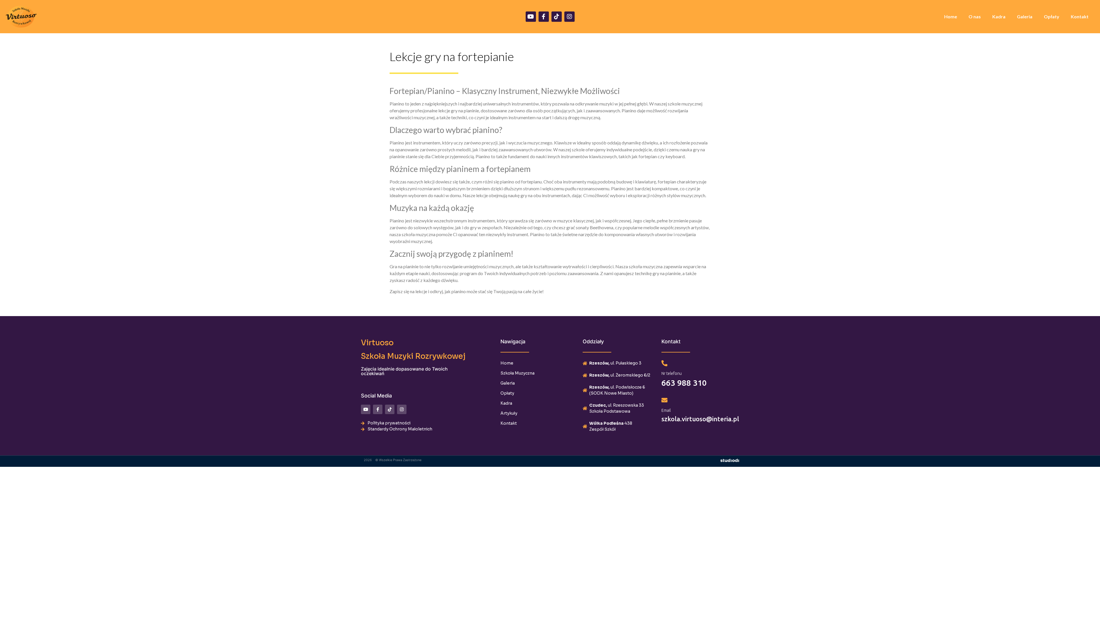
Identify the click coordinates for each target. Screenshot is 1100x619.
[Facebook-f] (544, 16)
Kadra (998, 16)
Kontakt (1080, 16)
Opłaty (1051, 16)
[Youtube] (531, 16)
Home (950, 16)
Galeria (1024, 16)
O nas (975, 16)
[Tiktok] (556, 16)
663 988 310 (684, 382)
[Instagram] (569, 16)
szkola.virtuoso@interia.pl (700, 418)
